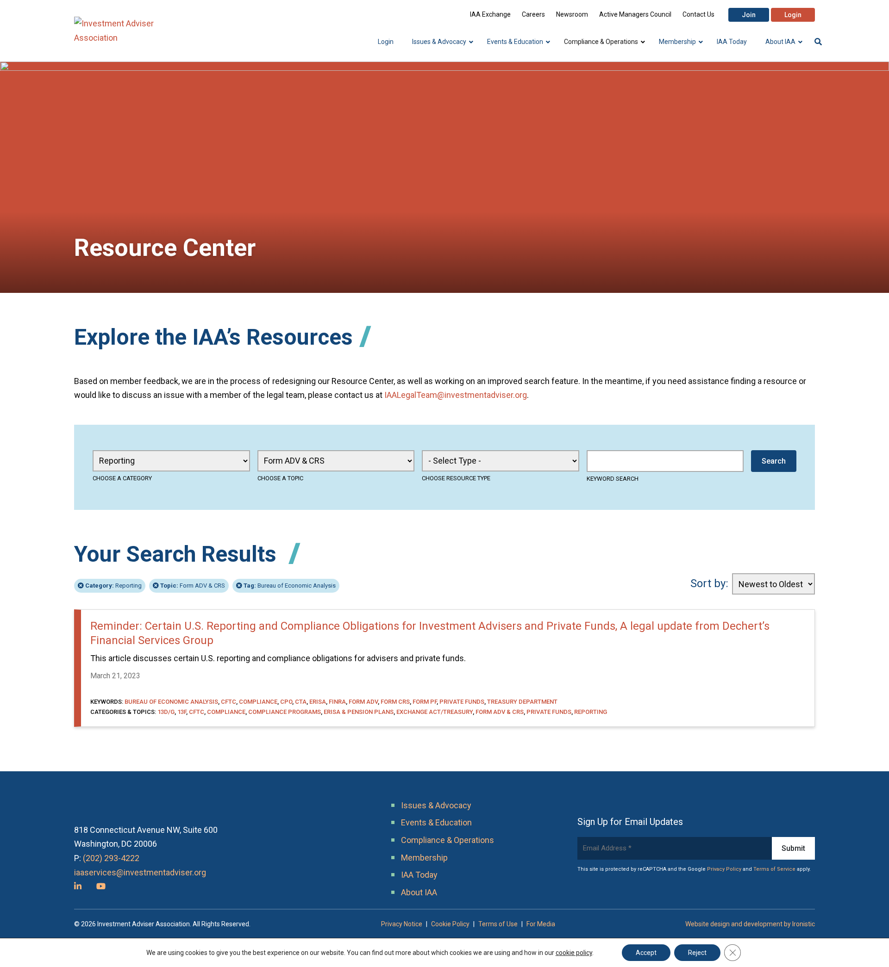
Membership (424, 857)
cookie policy (574, 952)
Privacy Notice (401, 924)
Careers (533, 14)
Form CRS (395, 701)
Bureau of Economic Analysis (290, 585)
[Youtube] (101, 886)
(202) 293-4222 (111, 858)
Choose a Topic (280, 478)
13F (181, 711)
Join (749, 15)
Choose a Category (122, 478)
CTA (301, 701)
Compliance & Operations (447, 840)
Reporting (113, 585)
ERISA (317, 701)
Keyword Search (613, 478)
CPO (286, 701)
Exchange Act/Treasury (434, 711)
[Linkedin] (77, 886)
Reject (697, 952)
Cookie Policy (450, 924)
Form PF (425, 701)
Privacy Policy (724, 869)
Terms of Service (774, 869)
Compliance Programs (284, 711)
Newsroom (572, 14)
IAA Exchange (490, 14)
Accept (646, 952)
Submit (793, 848)
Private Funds (461, 701)
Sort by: (709, 583)
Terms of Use (498, 924)
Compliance (258, 701)
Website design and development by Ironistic (750, 924)
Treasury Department (522, 701)
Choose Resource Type (456, 478)
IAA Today (419, 875)
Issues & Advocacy (436, 805)
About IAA (419, 892)
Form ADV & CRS (192, 585)
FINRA (337, 701)
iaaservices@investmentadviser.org (140, 872)
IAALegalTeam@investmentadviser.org (455, 395)
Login (792, 15)
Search (774, 461)
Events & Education (436, 822)
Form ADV (363, 701)
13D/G (166, 711)
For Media (540, 924)
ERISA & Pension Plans (359, 711)
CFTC (228, 701)
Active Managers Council (635, 14)
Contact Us (698, 14)
